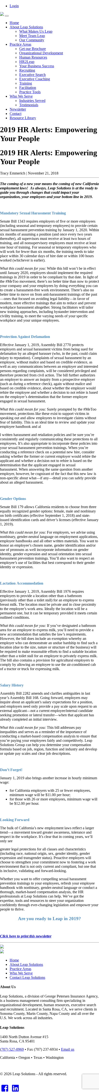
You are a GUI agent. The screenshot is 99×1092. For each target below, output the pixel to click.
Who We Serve (21, 96)
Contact (15, 114)
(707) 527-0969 (12, 1049)
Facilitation (27, 88)
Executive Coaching (34, 79)
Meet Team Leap (32, 36)
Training (25, 83)
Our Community (31, 40)
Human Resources (33, 57)
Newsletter (18, 109)
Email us (67, 1049)
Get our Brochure (32, 49)
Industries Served (32, 101)
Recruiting (27, 70)
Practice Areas (20, 44)
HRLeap (26, 62)
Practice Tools (30, 92)
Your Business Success (36, 66)
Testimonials (28, 105)
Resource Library (23, 118)
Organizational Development (41, 53)
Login (14, 6)
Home (14, 23)
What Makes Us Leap (35, 31)
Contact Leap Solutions (27, 977)
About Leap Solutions (26, 27)
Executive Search (32, 75)
